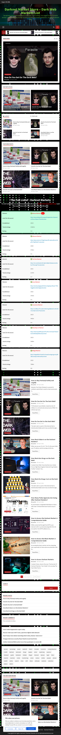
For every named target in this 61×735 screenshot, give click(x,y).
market (6, 658)
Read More (35, 394)
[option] (30, 61)
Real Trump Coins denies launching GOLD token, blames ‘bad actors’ (23, 635)
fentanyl (6, 655)
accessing (12, 649)
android (25, 649)
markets (12, 658)
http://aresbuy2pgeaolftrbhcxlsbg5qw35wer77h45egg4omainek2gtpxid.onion (44, 286)
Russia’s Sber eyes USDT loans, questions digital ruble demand (21, 632)
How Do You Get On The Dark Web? (35, 123)
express (49, 652)
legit (48, 655)
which (11, 664)
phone (54, 658)
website (44, 661)
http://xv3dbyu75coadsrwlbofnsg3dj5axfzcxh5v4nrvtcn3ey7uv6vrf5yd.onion (44, 309)
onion (31, 658)
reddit (5, 661)
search (17, 661)
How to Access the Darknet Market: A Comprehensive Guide (16, 525)
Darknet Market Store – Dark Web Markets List (30, 11)
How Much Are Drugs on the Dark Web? (16, 465)
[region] (20, 724)
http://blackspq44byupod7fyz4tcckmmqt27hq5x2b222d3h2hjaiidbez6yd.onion (44, 332)
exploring (41, 652)
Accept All (31, 728)
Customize (10, 728)
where (5, 664)
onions (37, 658)
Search (5, 583)
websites (50, 661)
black (30, 649)
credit (5, 652)
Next (38, 576)
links (52, 655)
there (31, 661)
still (27, 661)
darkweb (18, 652)
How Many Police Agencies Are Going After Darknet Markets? (16, 504)
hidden (25, 655)
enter (35, 652)
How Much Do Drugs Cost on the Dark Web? (16, 485)
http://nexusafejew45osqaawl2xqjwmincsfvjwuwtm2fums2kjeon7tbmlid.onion (44, 218)
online (43, 658)
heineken (18, 655)
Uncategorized (8, 74)
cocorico (43, 649)
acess (18, 649)
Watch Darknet (57, 27)
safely (11, 661)
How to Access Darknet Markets (16, 565)
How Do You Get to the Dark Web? (30, 32)
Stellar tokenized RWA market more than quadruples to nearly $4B (22, 642)
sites (22, 661)
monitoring (25, 658)
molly (18, 658)
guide (12, 655)
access (6, 649)
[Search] (53, 27)
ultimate (37, 661)
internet (36, 655)
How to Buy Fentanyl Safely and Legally (7, 123)
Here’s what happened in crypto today (14, 629)
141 (35, 576)
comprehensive (52, 649)
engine (30, 652)
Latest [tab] (7, 116)
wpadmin (7, 79)
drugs (24, 652)
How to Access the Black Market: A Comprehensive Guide (16, 545)
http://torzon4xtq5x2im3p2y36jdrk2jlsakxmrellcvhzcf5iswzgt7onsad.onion (44, 264)
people (49, 658)
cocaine (36, 649)
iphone (42, 655)
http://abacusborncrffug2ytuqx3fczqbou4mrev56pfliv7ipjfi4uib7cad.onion (44, 241)
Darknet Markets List (32, 733)
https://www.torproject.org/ (47, 204)
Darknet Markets (49, 729)
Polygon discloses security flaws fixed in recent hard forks (20, 639)
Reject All (20, 728)
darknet (11, 652)
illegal (30, 655)
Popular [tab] (34, 116)
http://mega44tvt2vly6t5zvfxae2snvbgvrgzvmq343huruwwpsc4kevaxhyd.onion (44, 355)
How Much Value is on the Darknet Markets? (35, 134)
